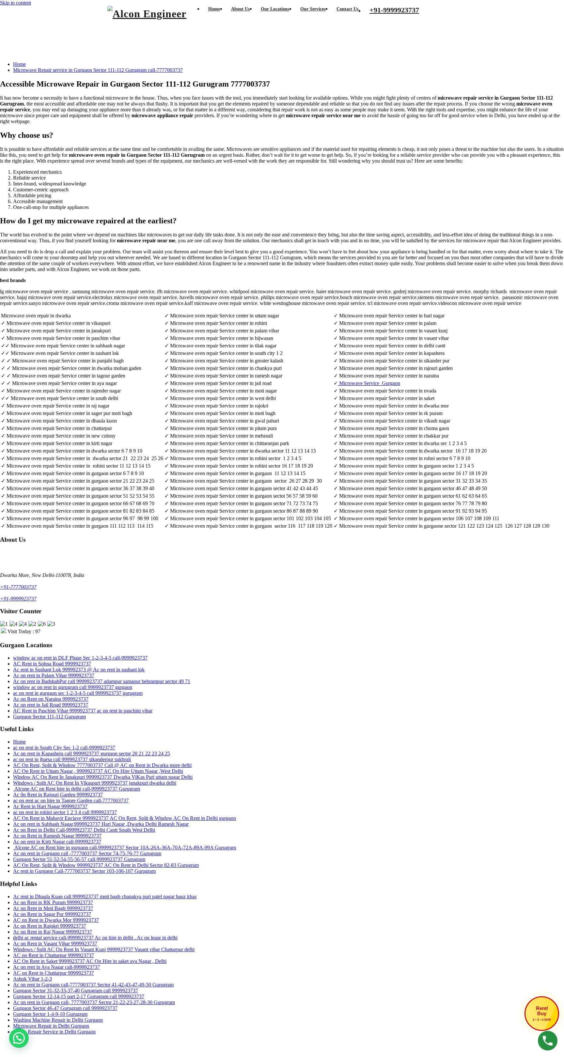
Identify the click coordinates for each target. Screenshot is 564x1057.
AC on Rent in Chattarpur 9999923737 (53, 955)
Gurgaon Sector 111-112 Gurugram (49, 716)
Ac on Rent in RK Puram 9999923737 (53, 902)
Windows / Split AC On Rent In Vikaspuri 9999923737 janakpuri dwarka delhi (94, 783)
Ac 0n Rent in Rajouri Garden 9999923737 (58, 794)
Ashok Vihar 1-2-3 (32, 979)
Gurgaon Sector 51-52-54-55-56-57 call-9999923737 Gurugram (79, 859)
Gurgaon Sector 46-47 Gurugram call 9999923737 (65, 1008)
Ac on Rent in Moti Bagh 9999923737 (53, 908)
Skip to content (15, 3)
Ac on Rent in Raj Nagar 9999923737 (52, 932)
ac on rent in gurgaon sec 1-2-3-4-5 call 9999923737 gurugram (78, 693)
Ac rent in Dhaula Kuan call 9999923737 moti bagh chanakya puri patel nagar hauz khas (104, 896)
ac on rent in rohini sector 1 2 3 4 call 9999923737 (65, 812)
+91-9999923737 (18, 598)
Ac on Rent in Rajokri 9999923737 (49, 926)
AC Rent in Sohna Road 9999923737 (52, 663)
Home (19, 64)
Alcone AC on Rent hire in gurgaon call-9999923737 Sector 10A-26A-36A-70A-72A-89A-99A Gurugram (124, 847)
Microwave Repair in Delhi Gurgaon (51, 1026)
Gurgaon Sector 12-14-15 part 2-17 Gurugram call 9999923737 (78, 996)
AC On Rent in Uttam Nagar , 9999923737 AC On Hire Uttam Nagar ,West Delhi (98, 771)
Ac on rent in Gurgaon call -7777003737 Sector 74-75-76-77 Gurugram (87, 853)
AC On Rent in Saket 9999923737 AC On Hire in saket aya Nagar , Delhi (89, 961)
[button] (19, 1038)
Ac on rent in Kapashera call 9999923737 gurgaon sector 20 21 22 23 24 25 (91, 753)
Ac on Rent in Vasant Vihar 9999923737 (55, 943)
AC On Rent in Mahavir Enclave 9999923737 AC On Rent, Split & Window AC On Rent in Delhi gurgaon (124, 818)
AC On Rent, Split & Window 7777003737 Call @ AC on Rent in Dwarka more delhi (102, 765)
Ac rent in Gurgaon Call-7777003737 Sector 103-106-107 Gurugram (84, 871)
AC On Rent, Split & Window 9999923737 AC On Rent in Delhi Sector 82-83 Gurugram (106, 865)
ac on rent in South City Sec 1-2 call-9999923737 (64, 747)
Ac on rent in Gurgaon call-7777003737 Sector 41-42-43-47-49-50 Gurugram (93, 984)
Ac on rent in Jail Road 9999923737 (50, 705)
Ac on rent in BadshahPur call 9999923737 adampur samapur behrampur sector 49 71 (101, 681)
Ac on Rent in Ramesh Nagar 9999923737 (57, 836)
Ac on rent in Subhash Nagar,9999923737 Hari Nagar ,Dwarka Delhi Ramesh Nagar (101, 824)
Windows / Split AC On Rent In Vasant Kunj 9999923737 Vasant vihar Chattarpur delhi (104, 949)
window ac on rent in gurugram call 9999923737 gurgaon (72, 687)
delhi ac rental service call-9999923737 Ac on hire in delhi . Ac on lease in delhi (95, 937)
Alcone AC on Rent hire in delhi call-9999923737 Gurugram (76, 789)
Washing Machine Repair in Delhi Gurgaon (58, 1020)
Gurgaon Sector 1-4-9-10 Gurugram (50, 1014)
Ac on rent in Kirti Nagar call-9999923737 (57, 841)
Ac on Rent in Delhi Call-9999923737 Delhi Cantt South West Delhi (84, 830)
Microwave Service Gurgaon (369, 383)
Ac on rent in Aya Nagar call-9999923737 (56, 967)
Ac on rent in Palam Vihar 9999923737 (53, 675)
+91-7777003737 (18, 587)
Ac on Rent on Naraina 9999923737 (50, 699)
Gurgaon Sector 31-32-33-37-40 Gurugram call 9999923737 (75, 990)
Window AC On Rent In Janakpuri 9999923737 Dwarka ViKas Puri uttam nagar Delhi (103, 777)
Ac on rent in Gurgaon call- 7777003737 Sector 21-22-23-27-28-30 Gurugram (94, 1002)
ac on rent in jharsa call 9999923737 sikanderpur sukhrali (72, 759)
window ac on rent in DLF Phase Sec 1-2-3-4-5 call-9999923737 (80, 658)
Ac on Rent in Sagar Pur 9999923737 (52, 914)
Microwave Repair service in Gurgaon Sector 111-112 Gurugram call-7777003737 (98, 70)
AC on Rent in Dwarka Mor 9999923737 (56, 920)
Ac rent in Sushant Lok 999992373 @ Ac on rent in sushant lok (79, 669)
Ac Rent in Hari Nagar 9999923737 (50, 806)
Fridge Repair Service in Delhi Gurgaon (54, 1031)
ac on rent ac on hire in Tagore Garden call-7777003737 (71, 800)
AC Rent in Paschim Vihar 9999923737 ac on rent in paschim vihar (82, 710)
